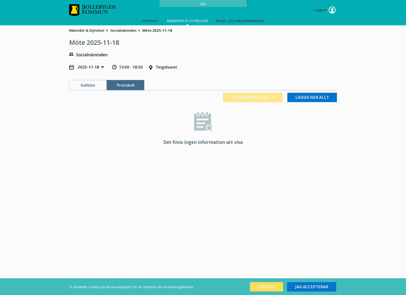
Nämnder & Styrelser (187, 20)
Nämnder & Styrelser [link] (87, 30)
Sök (203, 3)
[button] (266, 286)
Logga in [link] (320, 10)
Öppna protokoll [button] (251, 97)
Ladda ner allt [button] (312, 97)
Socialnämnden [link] (123, 30)
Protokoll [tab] (125, 85)
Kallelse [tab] (88, 85)
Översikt (150, 20)
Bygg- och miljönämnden (240, 20)
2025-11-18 (89, 67)
